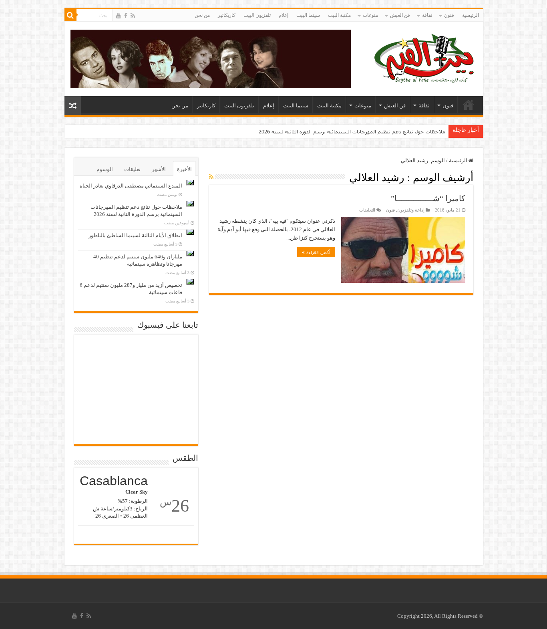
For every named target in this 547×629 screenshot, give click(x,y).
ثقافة (427, 15)
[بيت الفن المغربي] (425, 57)
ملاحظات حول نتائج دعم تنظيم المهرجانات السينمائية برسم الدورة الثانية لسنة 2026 (352, 131)
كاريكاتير (226, 15)
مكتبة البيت (339, 15)
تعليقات (132, 169)
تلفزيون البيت (257, 15)
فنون (449, 15)
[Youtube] (118, 15)
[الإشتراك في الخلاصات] (211, 177)
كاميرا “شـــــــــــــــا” (428, 198)
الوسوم (105, 169)
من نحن (202, 15)
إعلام (283, 15)
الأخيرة (184, 169)
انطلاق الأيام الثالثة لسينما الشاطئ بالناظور (135, 235)
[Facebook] (125, 15)
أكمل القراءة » (316, 252)
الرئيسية (470, 15)
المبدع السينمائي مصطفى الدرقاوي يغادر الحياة (131, 186)
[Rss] (133, 15)
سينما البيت (308, 15)
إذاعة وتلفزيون (410, 210)
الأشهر (159, 169)
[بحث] (70, 15)
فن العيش (400, 15)
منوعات (370, 15)
